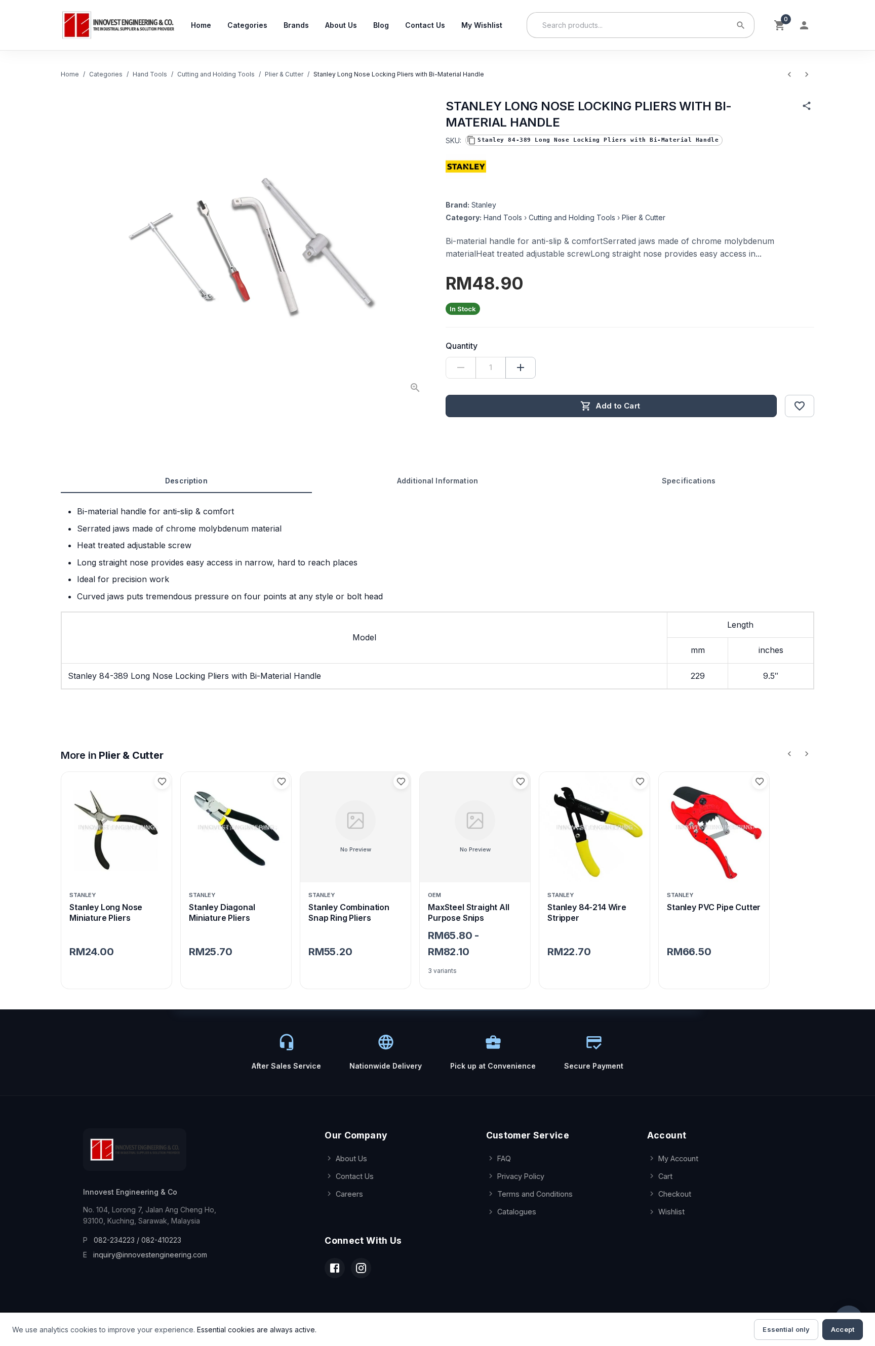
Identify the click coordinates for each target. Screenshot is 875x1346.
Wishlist (671, 1211)
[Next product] (806, 74)
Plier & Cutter (284, 74)
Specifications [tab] (688, 480)
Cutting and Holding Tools (216, 74)
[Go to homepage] (118, 25)
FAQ (504, 1158)
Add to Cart (617, 406)
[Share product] (806, 105)
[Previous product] (789, 74)
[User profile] (804, 25)
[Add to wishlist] (799, 406)
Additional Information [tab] (437, 480)
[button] (594, 140)
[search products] (741, 25)
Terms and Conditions (535, 1194)
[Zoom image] (415, 388)
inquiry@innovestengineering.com (150, 1254)
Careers (349, 1194)
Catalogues (516, 1211)
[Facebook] (335, 1268)
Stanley (483, 204)
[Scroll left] (789, 753)
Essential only (786, 1329)
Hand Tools (150, 74)
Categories (247, 25)
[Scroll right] (806, 753)
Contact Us (425, 25)
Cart (665, 1176)
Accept (842, 1329)
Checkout (674, 1194)
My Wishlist (481, 25)
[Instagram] (361, 1268)
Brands (296, 25)
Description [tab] (186, 480)
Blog (381, 25)
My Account (678, 1158)
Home (201, 25)
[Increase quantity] (520, 368)
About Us (341, 25)
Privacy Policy (520, 1176)
